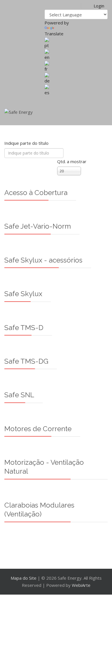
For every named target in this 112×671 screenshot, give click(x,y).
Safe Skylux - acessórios (43, 260)
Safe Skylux (23, 294)
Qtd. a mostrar (71, 161)
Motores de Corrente (38, 429)
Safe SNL (19, 395)
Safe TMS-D (23, 327)
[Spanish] (76, 90)
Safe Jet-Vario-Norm (37, 226)
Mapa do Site (23, 578)
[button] (94, 5)
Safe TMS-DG (26, 361)
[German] (76, 78)
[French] (76, 67)
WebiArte (81, 585)
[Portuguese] (76, 43)
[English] (76, 55)
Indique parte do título (27, 143)
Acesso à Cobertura (35, 192)
